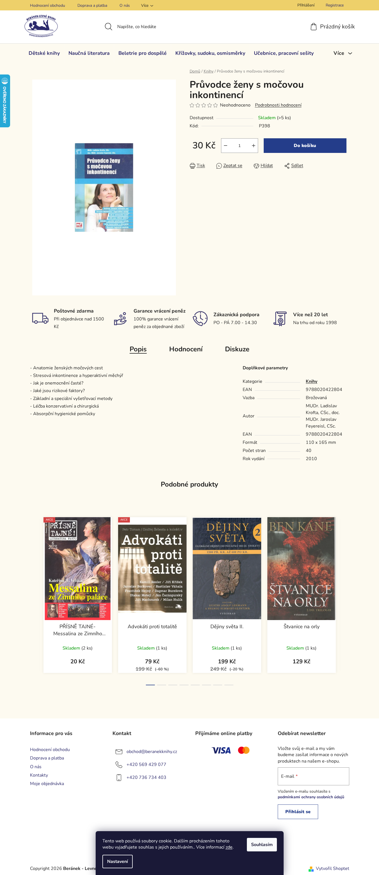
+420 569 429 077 (146, 764)
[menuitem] (44, 53)
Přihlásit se (298, 812)
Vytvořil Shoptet (332, 868)
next (344, 599)
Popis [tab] (138, 349)
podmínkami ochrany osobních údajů (311, 797)
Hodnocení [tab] (186, 349)
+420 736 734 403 (146, 777)
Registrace (335, 5)
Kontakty (39, 775)
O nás (125, 5)
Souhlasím (262, 845)
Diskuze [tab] (237, 349)
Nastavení (117, 861)
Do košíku (305, 146)
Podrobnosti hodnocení (278, 105)
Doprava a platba (92, 5)
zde (229, 847)
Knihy (311, 381)
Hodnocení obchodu (47, 5)
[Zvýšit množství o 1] (253, 146)
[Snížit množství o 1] (225, 146)
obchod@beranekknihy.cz (152, 752)
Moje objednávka (47, 784)
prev (34, 599)
